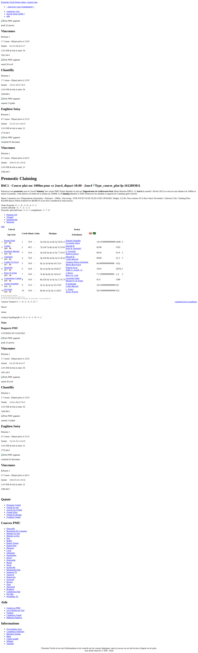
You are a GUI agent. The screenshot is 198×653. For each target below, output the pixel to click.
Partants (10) (11, 215)
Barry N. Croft (72, 275)
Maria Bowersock (73, 264)
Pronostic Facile (19, 2)
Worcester (10, 587)
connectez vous (13, 11)
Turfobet (10, 643)
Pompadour (11, 555)
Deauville (10, 528)
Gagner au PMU (13, 608)
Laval (8, 550)
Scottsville (10, 567)
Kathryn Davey (72, 254)
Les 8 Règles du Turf (15, 610)
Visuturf (9, 217)
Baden (9, 541)
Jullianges (10, 553)
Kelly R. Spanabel (73, 248)
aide (8, 16)
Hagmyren (10, 577)
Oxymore (8, 289)
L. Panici (69, 289)
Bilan (8, 636)
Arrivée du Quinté (14, 510)
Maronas (10, 548)
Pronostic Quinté (13, 505)
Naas (8, 584)
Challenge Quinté (13, 615)
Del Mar (10, 594)
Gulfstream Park (13, 592)
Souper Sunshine (11, 284)
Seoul (8, 565)
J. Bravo (69, 273)
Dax (8, 538)
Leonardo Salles (72, 278)
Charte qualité (12, 639)
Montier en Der (13, 536)
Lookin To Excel (11, 262)
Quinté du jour (12, 507)
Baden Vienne (12, 543)
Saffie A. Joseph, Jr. (74, 270)
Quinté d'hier (12, 512)
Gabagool (8, 257)
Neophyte (8, 267)
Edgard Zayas (72, 267)
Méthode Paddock (14, 618)
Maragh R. (70, 246)
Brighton (10, 589)
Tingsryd (10, 575)
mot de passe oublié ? (15, 14)
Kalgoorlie (10, 560)
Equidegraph (11, 219)
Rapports (10, 222)
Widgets (9, 641)
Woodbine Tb (12, 596)
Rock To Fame (10, 273)
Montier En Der (13, 533)
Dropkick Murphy (12, 251)
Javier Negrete (72, 292)
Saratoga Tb (11, 572)
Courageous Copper (12, 278)
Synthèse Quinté (13, 517)
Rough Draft (9, 240)
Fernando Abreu (73, 243)
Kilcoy (9, 558)
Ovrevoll (10, 579)
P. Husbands (71, 284)
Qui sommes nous (14, 629)
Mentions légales (13, 634)
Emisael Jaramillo (73, 240)
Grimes (7, 246)
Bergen (9, 582)
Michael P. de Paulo (74, 281)
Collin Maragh (72, 259)
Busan (9, 562)
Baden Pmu (11, 545)
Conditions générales (15, 631)
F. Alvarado (71, 251)
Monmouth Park (13, 570)
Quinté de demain (14, 515)
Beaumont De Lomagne (16, 531)
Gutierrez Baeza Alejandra (77, 262)
